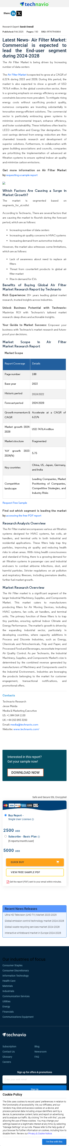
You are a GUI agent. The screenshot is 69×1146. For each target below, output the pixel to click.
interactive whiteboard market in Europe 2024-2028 (33, 932)
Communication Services (16, 996)
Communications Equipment (18, 1016)
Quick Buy (17, 862)
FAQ (37, 1056)
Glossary (7, 1056)
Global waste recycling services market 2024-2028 (32, 926)
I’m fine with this (54, 1141)
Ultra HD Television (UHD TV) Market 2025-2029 (31, 914)
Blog (38, 1046)
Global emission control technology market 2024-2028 (34, 920)
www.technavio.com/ (26, 729)
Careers (6, 1061)
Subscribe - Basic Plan (23, 836)
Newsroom (41, 1051)
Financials (8, 1011)
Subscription (9, 1046)
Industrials (8, 991)
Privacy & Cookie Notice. (40, 1133)
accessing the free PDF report (23, 515)
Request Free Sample (14, 502)
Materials (7, 986)
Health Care (8, 980)
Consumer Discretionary (15, 970)
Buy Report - (19, 817)
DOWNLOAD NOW (25, 772)
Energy (6, 1006)
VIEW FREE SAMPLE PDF (25, 872)
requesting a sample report (22, 175)
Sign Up (34, 1089)
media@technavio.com (24, 724)
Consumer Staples (12, 965)
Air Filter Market (17, 74)
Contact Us (8, 1051)
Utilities (6, 1001)
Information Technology (15, 975)
